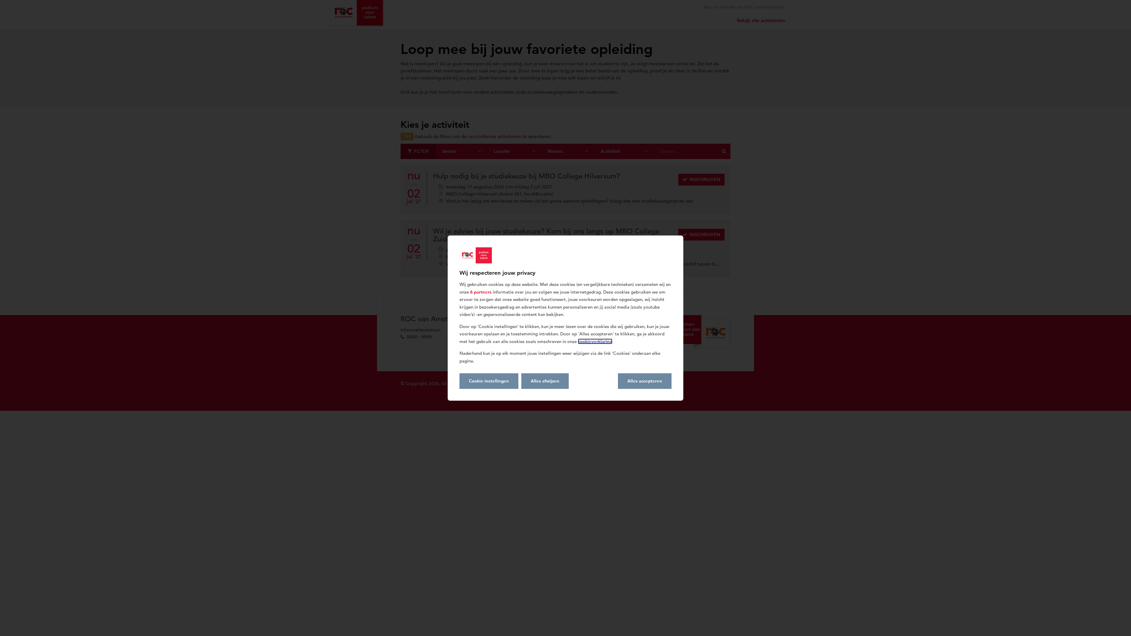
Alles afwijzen (545, 381)
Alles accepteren (644, 381)
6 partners (481, 291)
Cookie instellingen (489, 381)
